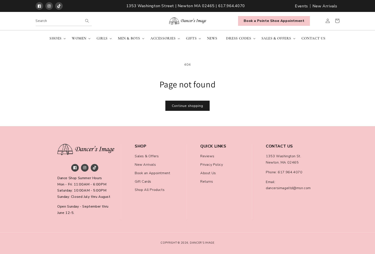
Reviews (207, 156)
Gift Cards (143, 181)
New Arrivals (324, 6)
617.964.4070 (290, 172)
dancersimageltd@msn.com (288, 188)
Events (301, 6)
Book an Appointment (152, 173)
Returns (206, 181)
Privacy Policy (211, 164)
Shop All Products (149, 189)
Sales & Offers (147, 156)
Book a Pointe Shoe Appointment (274, 20)
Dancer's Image (202, 242)
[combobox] (64, 21)
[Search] (87, 21)
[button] (56, 38)
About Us (208, 173)
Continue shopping (187, 106)
